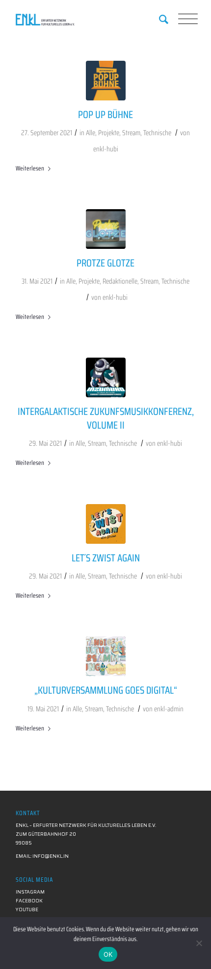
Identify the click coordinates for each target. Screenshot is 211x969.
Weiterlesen (30, 168)
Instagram (30, 892)
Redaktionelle (120, 281)
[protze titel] (106, 229)
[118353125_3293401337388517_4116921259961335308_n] (106, 524)
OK (108, 954)
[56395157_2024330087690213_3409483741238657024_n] (106, 377)
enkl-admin (169, 709)
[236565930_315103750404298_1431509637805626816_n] (106, 80)
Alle (90, 133)
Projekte (108, 133)
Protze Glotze (105, 263)
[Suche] (158, 19)
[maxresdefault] (106, 656)
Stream (131, 133)
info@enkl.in (50, 856)
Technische (157, 133)
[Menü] (181, 19)
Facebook (29, 900)
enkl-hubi (105, 149)
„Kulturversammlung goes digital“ (105, 690)
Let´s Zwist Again (106, 558)
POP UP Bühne (105, 114)
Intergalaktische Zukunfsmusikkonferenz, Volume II (106, 418)
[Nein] (199, 943)
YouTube (27, 909)
